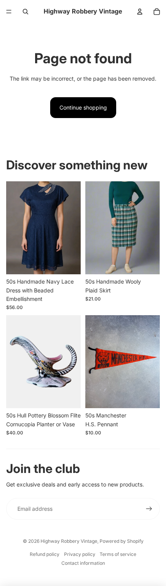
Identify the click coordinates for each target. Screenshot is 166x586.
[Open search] (25, 11)
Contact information (83, 563)
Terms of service (118, 554)
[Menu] (9, 11)
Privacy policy (79, 554)
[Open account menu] (139, 11)
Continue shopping (83, 107)
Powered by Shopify (122, 541)
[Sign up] (149, 509)
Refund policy (44, 554)
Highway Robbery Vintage (69, 541)
